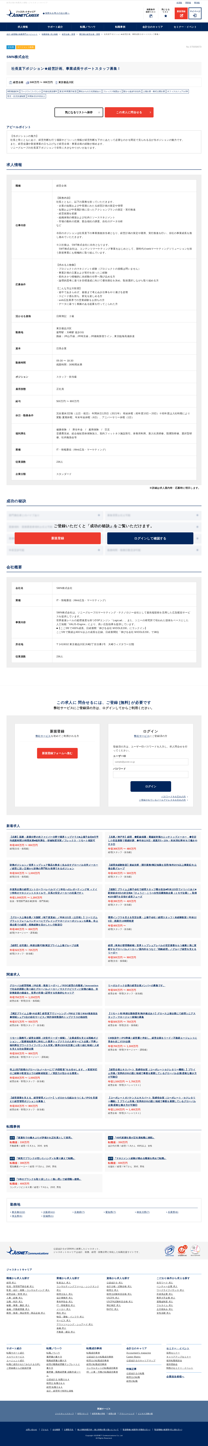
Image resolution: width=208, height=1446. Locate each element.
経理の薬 (112, 1414)
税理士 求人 (113, 1290)
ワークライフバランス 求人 (170, 1290)
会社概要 (56, 1430)
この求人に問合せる (129, 112)
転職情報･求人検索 (50, 34)
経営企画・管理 (68, 34)
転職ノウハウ (88, 26)
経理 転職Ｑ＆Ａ (54, 1387)
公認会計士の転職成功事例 (99, 1357)
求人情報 (23, 26)
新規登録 (181, 11)
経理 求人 (11, 1282)
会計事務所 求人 (65, 1298)
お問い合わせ (31, 1430)
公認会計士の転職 (135, 1373)
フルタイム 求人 (165, 1305)
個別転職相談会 (174, 1360)
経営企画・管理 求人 (16, 1294)
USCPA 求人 (113, 1298)
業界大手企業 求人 (166, 1298)
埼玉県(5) (17, 1216)
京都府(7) (79, 1212)
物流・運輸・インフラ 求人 (70, 1317)
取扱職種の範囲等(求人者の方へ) (168, 1430)
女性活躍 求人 (164, 1313)
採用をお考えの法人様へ (57, 13)
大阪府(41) (49, 1212)
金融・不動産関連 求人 (18, 1309)
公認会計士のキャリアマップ (141, 1360)
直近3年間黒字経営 (68, 91)
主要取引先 (68, 1430)
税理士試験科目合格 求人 (119, 1294)
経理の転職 (132, 1381)
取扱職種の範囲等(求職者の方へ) (136, 1430)
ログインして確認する (150, 538)
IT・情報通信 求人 (66, 1305)
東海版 (197, 3)
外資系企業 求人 (165, 1294)
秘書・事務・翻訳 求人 (18, 1305)
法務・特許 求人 (14, 1301)
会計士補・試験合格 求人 (119, 1286)
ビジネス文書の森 (145, 1414)
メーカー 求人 (64, 1309)
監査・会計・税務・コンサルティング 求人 (28, 1290)
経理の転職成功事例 (96, 1364)
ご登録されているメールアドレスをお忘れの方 (162, 800)
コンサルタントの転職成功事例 (102, 1368)
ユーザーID (119, 756)
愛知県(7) (110, 1212)
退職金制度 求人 (165, 1301)
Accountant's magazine (138, 1353)
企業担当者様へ (175, 1376)
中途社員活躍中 (50, 91)
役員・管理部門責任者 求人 (20, 1286)
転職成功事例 (93, 1353)
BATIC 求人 (113, 1309)
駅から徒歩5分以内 (132, 91)
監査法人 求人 (64, 1282)
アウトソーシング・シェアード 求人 (75, 1324)
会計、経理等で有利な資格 (59, 1391)
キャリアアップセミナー (178, 1357)
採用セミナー (173, 1353)
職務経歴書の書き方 (56, 1360)
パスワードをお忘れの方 (173, 796)
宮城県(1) (48, 1216)
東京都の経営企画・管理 (89, 34)
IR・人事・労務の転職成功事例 (102, 1372)
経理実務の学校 (98, 1414)
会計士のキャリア (153, 26)
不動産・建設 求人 (66, 1332)
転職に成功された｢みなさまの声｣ (23, 1364)
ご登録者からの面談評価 (18, 1368)
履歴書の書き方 (54, 1357)
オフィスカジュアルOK (177, 91)
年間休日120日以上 (36, 96)
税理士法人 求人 (65, 1294)
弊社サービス (43, 736)
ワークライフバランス (31, 91)
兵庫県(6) (173, 1212)
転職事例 (120, 26)
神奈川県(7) (143, 1212)
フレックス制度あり (112, 91)
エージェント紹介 (15, 1360)
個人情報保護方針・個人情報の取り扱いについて (98, 1430)
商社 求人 (61, 1313)
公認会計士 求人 (115, 1282)
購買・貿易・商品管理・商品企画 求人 (25, 1313)
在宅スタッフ (83, 1414)
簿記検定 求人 (114, 1305)
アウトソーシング (126, 1414)
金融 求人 (61, 1328)
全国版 (179, 3)
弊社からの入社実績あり (90, 91)
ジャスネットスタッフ (64, 1414)
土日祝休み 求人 (165, 1309)
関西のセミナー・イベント (179, 1368)
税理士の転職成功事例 (97, 1360)
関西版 (188, 3)
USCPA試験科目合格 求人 (120, 1301)
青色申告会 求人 (65, 1301)
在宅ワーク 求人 (165, 1282)
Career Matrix (133, 1357)
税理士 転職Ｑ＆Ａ (55, 1383)
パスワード (119, 768)
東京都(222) (18, 1212)
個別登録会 (172, 1364)
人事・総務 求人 (14, 1298)
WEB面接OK (13, 91)
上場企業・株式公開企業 (154, 91)
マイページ (195, 11)
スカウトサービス (15, 1357)
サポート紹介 (55, 26)
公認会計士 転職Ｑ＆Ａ (57, 1379)
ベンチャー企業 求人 (167, 1286)
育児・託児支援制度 (16, 96)
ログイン (150, 786)
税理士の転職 (133, 1377)
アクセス (45, 1430)
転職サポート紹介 (15, 1353)
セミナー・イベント (185, 26)
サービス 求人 (64, 1320)
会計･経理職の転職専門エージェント (22, 34)
